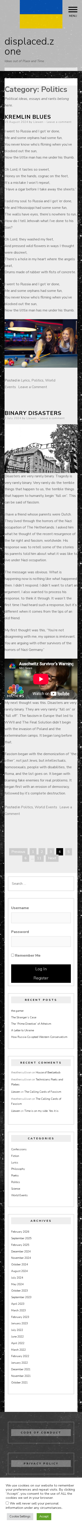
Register (41, 978)
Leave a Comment (32, 386)
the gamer (17, 1011)
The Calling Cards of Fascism (42, 1092)
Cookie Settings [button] (20, 1516)
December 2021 (21, 1369)
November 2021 (21, 1376)
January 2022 (19, 1363)
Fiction (15, 1156)
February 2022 (20, 1356)
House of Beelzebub (48, 1072)
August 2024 (19, 1271)
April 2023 (17, 1304)
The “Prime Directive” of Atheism (31, 1024)
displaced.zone (29, 46)
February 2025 (20, 1245)
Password (20, 931)
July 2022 (17, 1330)
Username (20, 907)
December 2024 (21, 1251)
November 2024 (21, 1258)
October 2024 (19, 1264)
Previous (18, 851)
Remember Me (27, 955)
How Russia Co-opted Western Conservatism (39, 1037)
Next (52, 858)
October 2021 (19, 1382)
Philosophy (18, 1169)
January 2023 (19, 1323)
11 (39, 858)
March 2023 (18, 1310)
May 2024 (17, 1284)
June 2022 (17, 1336)
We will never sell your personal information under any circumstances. (34, 1505)
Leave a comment (59, 122)
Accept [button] (44, 1516)
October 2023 (19, 1290)
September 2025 (21, 1238)
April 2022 (17, 1343)
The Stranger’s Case (23, 1017)
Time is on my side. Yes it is (41, 1111)
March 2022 (18, 1350)
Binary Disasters (33, 413)
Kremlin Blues (28, 117)
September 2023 (21, 1297)
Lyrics (25, 380)
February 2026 (20, 1232)
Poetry (15, 1175)
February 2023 (20, 1317)
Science (15, 1189)
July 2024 (17, 1277)
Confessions (19, 1149)
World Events (46, 807)
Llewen (38, 122)
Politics (37, 380)
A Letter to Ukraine (22, 1030)
